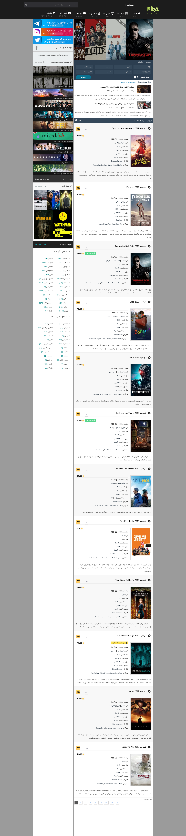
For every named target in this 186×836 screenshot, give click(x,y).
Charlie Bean (118, 446)
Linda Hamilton (106, 283)
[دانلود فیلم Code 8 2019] (141, 380)
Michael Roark (108, 784)
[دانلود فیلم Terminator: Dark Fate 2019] (141, 269)
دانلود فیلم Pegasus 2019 (136, 187)
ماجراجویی (108, 260)
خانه (134, 15)
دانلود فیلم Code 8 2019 (137, 357)
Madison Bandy (117, 338)
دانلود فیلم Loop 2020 (138, 302)
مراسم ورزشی (63, 295)
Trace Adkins (118, 784)
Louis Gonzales (106, 338)
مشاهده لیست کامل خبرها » (128, 82)
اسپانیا (111, 275)
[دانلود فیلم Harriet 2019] (141, 714)
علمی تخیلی (116, 260)
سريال (108, 15)
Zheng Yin (119, 224)
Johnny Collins (117, 617)
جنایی (123, 372)
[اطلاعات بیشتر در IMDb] (78, 129)
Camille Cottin (108, 505)
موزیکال (65, 303)
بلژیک (116, 498)
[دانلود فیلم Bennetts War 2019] (141, 770)
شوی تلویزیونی (47, 278)
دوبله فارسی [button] (90, 253)
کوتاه (109, 316)
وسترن (49, 307)
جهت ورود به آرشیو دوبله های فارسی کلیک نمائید (53, 55)
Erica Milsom (117, 334)
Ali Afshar (100, 784)
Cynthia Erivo (100, 728)
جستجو (83, 77)
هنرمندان (94, 15)
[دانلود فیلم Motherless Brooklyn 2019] (141, 658)
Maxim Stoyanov (116, 558)
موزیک (49, 299)
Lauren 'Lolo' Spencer (104, 558)
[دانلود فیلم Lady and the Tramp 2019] (141, 436)
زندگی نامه (112, 706)
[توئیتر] (53, 43)
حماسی (49, 335)
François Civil (117, 505)
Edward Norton (117, 669)
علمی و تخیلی (47, 348)
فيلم (122, 15)
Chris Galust (93, 558)
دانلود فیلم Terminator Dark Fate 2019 (131, 246)
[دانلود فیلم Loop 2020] (141, 324)
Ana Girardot (99, 505)
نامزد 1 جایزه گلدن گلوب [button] (118, 643)
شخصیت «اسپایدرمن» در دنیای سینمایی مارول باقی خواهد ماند (114, 103)
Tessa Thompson (117, 450)
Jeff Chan (119, 390)
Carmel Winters (117, 613)
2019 (118, 146)
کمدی (116, 143)
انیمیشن (122, 316)
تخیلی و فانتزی (47, 327)
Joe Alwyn (108, 728)
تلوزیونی (65, 266)
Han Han (119, 220)
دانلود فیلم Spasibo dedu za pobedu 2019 (129, 128)
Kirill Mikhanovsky (116, 554)
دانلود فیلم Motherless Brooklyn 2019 (131, 635)
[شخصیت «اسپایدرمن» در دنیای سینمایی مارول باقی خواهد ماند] (144, 109)
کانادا (116, 386)
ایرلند (116, 609)
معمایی (113, 651)
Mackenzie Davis (116, 283)
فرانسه (111, 498)
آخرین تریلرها (67, 186)
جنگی (66, 270)
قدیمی (66, 291)
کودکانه (49, 368)
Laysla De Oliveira (97, 394)
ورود (132, 5)
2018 (118, 598)
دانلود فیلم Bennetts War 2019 (134, 747)
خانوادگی (122, 143)
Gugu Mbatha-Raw (116, 673)
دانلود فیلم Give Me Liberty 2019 (133, 521)
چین (116, 216)
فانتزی (66, 286)
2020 (118, 320)
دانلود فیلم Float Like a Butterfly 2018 (131, 580)
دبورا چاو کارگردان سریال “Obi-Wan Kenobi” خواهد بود (117, 87)
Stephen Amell (117, 394)
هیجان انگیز (48, 303)
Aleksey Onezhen (98, 165)
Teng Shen (111, 224)
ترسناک (49, 262)
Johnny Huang (103, 224)
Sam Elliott (107, 450)
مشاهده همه (38, 62)
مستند (50, 295)
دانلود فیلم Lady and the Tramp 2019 (131, 413)
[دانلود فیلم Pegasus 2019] (141, 210)
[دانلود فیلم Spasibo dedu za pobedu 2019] (141, 151)
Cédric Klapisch (117, 501)
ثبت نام (127, 5)
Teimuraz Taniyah (116, 161)
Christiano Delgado (95, 338)
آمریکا (116, 275)
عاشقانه (118, 483)
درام (118, 372)
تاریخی (66, 262)
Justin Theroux (98, 450)
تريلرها (78, 15)
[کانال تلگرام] (53, 26)
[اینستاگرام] (53, 34)
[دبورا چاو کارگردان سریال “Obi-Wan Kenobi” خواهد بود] (144, 92)
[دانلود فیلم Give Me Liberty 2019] (141, 544)
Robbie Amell (108, 394)
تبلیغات (46, 14)
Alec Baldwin (95, 673)
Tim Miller (118, 279)
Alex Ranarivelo (117, 780)
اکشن (123, 260)
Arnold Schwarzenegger (93, 283)
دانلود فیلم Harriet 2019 (137, 691)
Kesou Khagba (117, 165)
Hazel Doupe (108, 617)
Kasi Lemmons (117, 724)
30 (112, 802)
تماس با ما (63, 14)
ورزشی (123, 202)
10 (101, 802)
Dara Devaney (99, 617)
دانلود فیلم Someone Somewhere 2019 (131, 468)
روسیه (116, 157)
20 (106, 802)
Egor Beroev (108, 165)
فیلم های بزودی (66, 244)
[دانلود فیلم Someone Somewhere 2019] (141, 491)
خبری (66, 274)
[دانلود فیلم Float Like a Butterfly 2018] (141, 603)
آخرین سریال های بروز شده (61, 62)
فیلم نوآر (49, 286)
